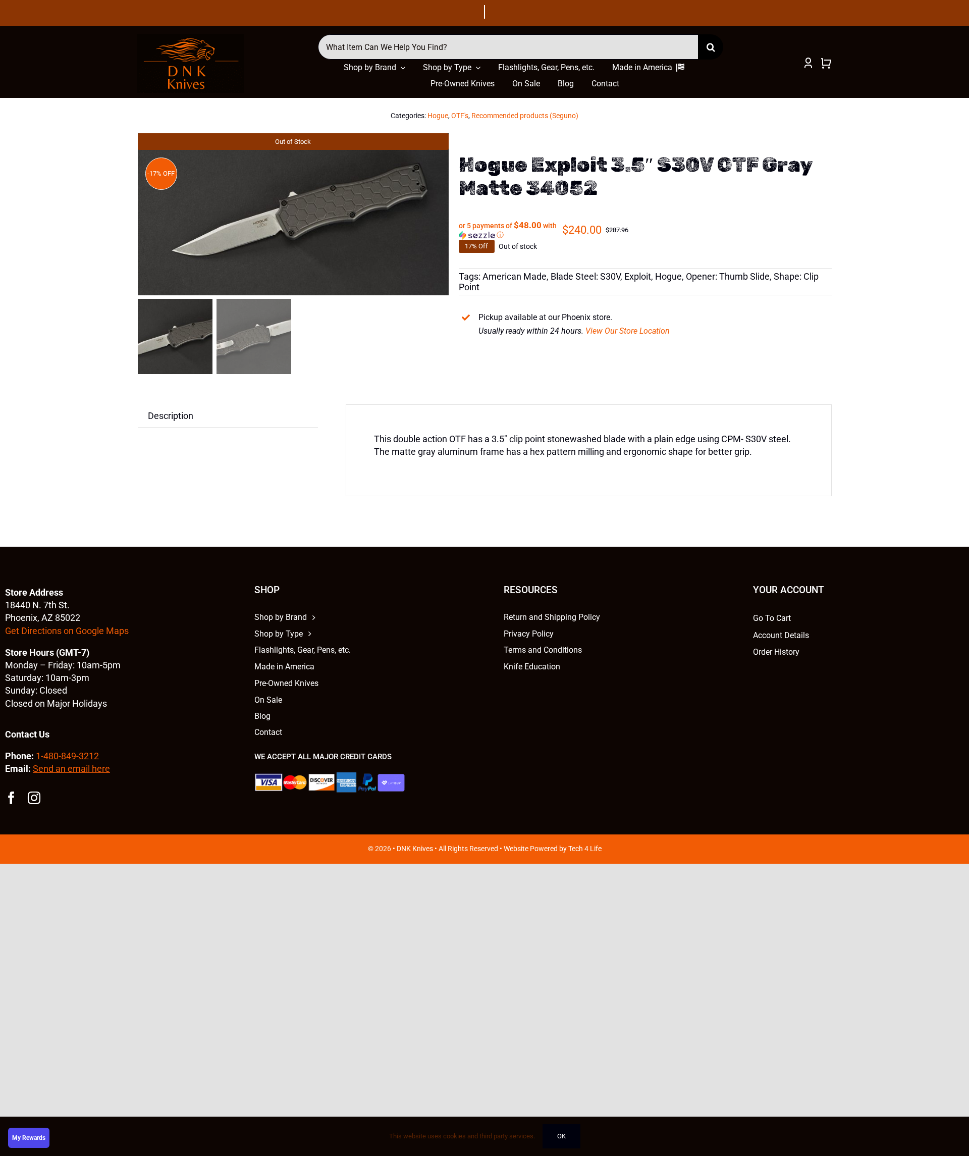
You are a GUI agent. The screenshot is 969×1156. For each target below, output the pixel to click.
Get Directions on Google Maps (67, 630)
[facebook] (11, 798)
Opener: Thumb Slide (728, 276)
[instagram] (34, 798)
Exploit (637, 276)
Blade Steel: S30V (585, 276)
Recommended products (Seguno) (524, 116)
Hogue (437, 116)
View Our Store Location (627, 331)
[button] (510, 230)
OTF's (459, 116)
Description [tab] (170, 415)
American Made (514, 276)
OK (561, 1136)
